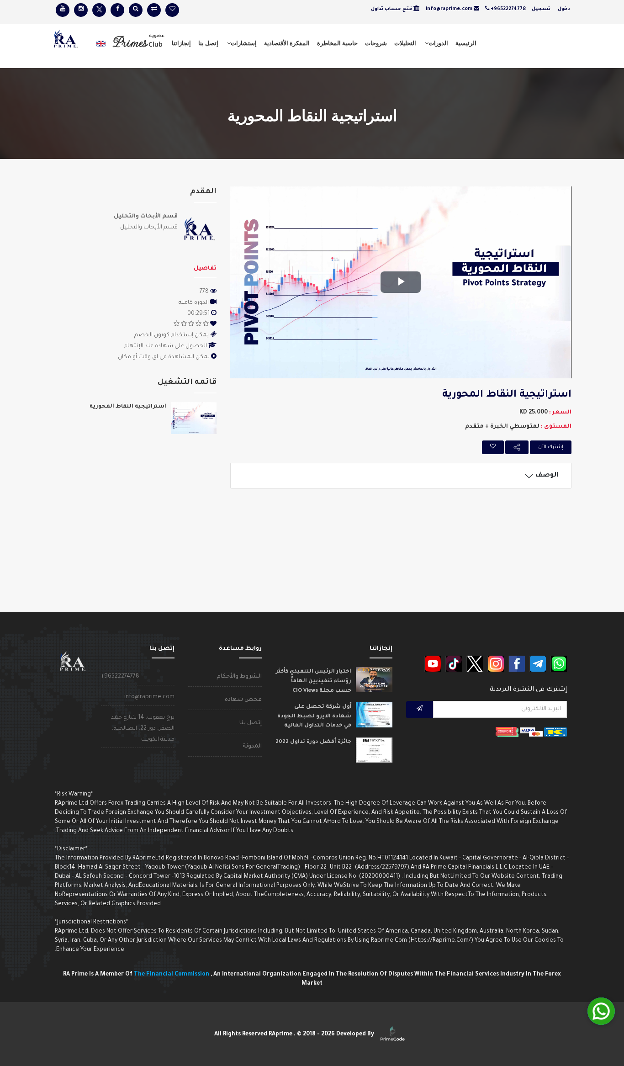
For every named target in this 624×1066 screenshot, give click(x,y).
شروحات (376, 43)
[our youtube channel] (432, 664)
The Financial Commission (172, 974)
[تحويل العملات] (154, 10)
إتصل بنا (208, 43)
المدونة (252, 746)
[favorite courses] (172, 10)
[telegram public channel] (537, 664)
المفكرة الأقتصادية (287, 43)
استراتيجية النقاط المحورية (128, 407)
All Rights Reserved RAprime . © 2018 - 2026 (294, 1034)
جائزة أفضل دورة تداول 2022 (313, 742)
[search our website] (136, 10)
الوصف (548, 475)
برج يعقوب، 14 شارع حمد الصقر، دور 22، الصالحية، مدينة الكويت (143, 729)
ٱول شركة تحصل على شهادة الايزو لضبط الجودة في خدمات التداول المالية (314, 716)
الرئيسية (465, 43)
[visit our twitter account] (99, 10)
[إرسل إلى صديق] (517, 447)
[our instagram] (495, 664)
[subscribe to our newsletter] (419, 709)
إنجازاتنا (181, 43)
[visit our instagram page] (81, 10)
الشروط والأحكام (239, 677)
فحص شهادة (243, 700)
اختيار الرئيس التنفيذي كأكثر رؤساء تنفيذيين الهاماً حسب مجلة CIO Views (313, 681)
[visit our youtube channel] (62, 10)
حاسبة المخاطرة (337, 43)
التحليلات (405, 43)
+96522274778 (120, 677)
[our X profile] (474, 664)
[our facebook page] (516, 664)
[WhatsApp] (601, 1011)
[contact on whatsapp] (558, 664)
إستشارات (244, 43)
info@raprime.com (149, 697)
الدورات (438, 43)
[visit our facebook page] (117, 10)
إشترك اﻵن (550, 447)
